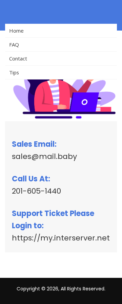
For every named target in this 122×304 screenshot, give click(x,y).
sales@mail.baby (44, 156)
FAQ (14, 44)
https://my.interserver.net (61, 238)
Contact (18, 58)
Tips (14, 72)
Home (16, 30)
